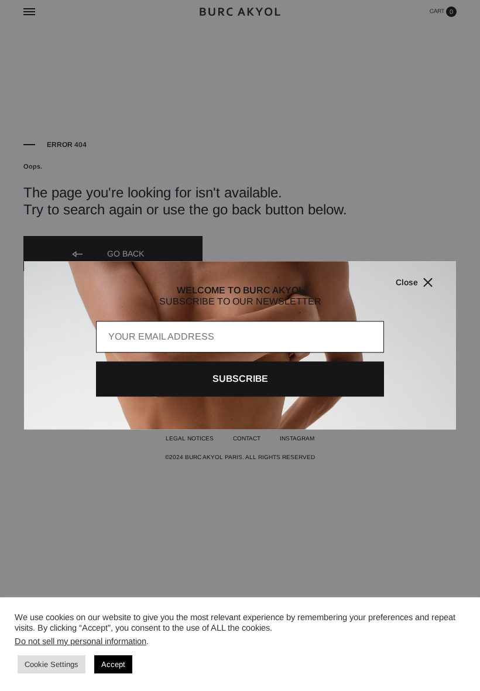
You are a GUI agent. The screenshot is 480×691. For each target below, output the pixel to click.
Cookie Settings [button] (51, 664)
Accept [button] (113, 664)
